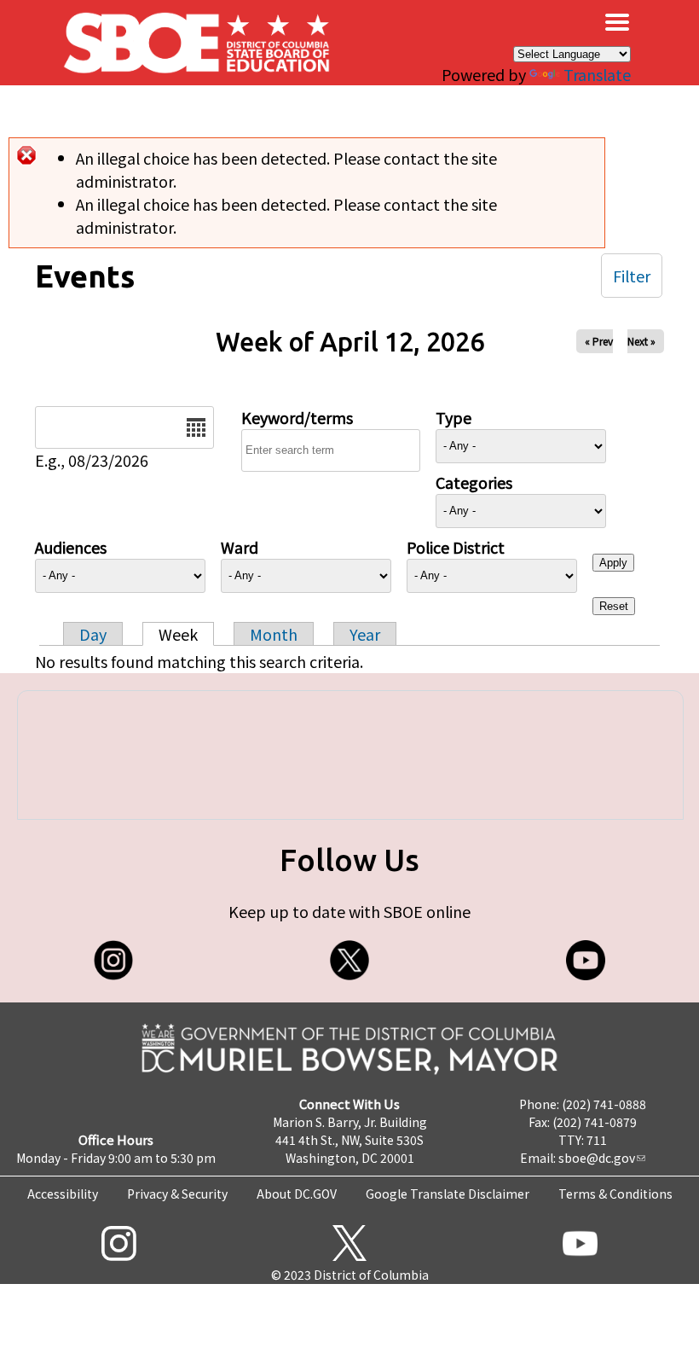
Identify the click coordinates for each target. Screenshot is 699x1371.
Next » (641, 341)
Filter (631, 275)
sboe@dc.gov (596, 1157)
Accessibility (62, 1193)
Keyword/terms (297, 417)
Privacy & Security (177, 1193)
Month (274, 634)
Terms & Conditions (615, 1193)
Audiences (71, 547)
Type (453, 417)
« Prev (599, 341)
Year (365, 634)
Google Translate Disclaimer (447, 1193)
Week (178, 634)
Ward (239, 547)
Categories (474, 482)
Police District (456, 547)
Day (93, 634)
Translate (597, 74)
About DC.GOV (297, 1193)
